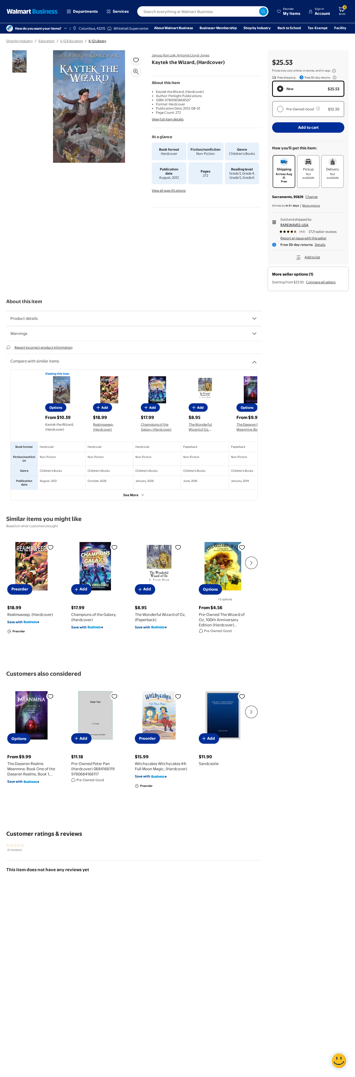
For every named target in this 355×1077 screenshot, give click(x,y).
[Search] (263, 11)
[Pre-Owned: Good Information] (318, 108)
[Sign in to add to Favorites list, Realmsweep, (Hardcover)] (50, 547)
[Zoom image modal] (136, 71)
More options (311, 205)
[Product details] (254, 318)
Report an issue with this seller (303, 238)
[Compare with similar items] (254, 360)
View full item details (167, 119)
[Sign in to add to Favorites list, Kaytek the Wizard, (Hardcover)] (136, 60)
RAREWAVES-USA (294, 225)
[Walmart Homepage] (32, 11)
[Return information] (333, 77)
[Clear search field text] (255, 11)
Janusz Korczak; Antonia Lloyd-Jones (180, 55)
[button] (288, 11)
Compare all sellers (321, 282)
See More (131, 495)
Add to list (312, 257)
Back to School (289, 28)
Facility (340, 28)
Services (121, 11)
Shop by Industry (257, 28)
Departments (85, 11)
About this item (24, 301)
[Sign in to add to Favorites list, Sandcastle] (242, 696)
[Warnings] (254, 333)
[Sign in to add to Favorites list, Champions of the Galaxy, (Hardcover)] (114, 547)
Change (311, 197)
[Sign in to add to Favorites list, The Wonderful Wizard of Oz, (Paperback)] (178, 547)
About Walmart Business (173, 28)
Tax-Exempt (317, 28)
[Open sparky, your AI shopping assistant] (339, 1061)
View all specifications (169, 190)
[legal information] (334, 71)
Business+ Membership (218, 28)
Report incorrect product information (44, 347)
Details (320, 245)
